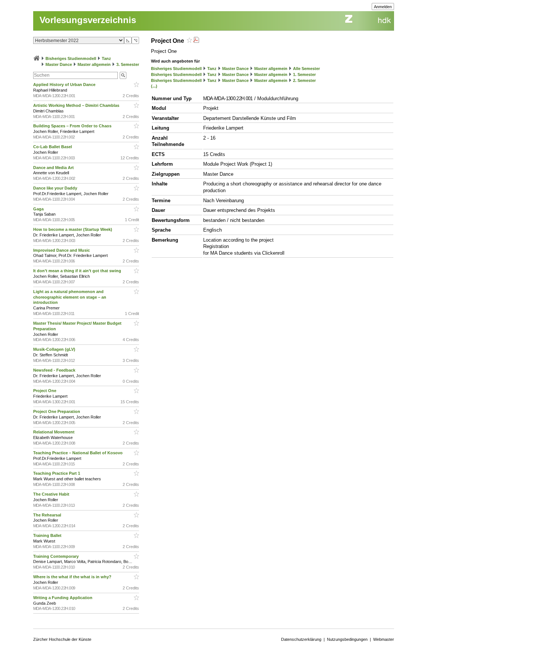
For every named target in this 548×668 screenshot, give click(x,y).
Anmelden (383, 6)
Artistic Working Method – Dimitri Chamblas (76, 105)
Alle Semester (306, 68)
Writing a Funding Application (63, 597)
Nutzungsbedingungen (347, 639)
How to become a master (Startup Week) (73, 229)
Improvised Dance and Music (62, 250)
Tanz (106, 58)
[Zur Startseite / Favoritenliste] (36, 58)
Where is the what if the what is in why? (73, 577)
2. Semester (304, 80)
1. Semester (304, 74)
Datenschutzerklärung (301, 639)
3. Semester (127, 64)
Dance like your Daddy (55, 188)
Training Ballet (48, 535)
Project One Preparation (57, 411)
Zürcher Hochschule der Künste (62, 639)
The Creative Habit (51, 494)
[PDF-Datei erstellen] (196, 41)
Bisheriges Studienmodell (70, 58)
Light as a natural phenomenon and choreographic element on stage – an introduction (69, 297)
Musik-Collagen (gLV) (54, 349)
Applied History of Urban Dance (65, 84)
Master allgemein (94, 64)
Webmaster (383, 639)
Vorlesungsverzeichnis (88, 20)
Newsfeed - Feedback (54, 370)
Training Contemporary (56, 556)
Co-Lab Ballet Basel (53, 146)
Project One (45, 390)
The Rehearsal (47, 515)
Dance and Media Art (54, 167)
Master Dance (58, 64)
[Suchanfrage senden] (123, 75)
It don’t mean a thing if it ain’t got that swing (77, 270)
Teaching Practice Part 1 (57, 473)
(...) (154, 86)
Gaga (39, 209)
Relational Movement (54, 432)
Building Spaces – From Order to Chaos (73, 126)
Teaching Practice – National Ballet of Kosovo (78, 453)
